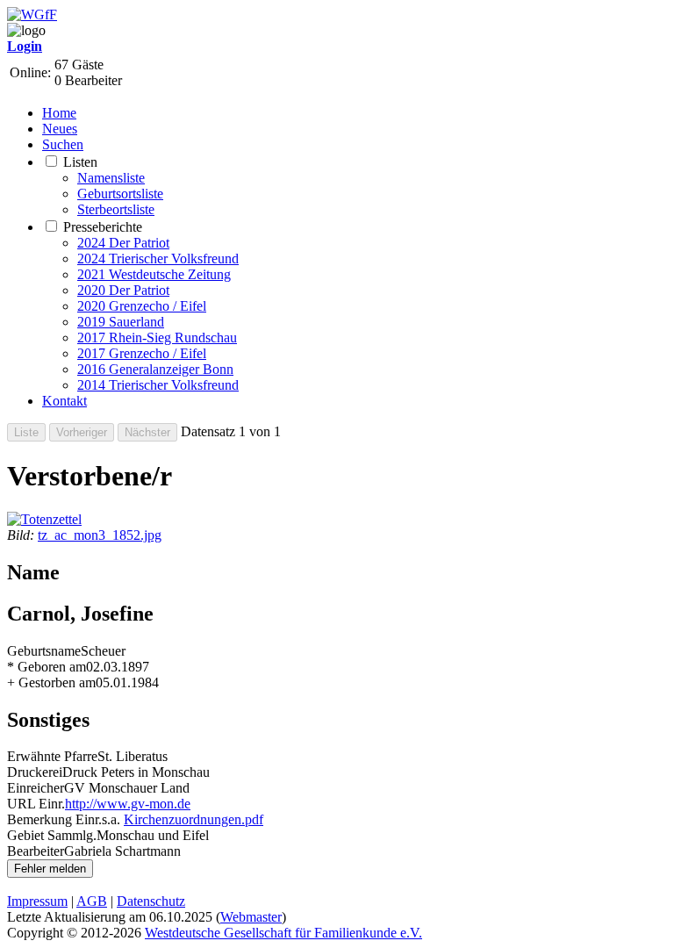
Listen (80, 161)
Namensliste (111, 177)
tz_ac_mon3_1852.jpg (99, 535)
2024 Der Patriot (123, 242)
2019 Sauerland (120, 321)
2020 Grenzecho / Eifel (141, 305)
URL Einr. (36, 803)
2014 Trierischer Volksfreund (158, 384)
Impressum (37, 901)
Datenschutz (151, 901)
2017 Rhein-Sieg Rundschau (157, 337)
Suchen (62, 144)
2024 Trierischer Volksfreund (158, 258)
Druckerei (34, 772)
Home (59, 112)
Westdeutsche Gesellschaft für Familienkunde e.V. (283, 932)
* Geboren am (46, 666)
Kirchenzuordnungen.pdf (193, 819)
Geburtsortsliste (120, 193)
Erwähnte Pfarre (52, 756)
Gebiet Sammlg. (52, 835)
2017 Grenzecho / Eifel (141, 353)
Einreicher (35, 787)
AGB (91, 901)
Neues (59, 128)
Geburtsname (44, 650)
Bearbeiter (35, 851)
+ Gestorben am (51, 682)
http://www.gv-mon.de (127, 803)
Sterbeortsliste (115, 209)
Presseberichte (102, 226)
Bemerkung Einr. (54, 819)
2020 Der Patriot (123, 290)
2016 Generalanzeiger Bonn (155, 369)
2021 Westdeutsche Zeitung (154, 274)
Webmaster (251, 916)
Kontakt (64, 400)
